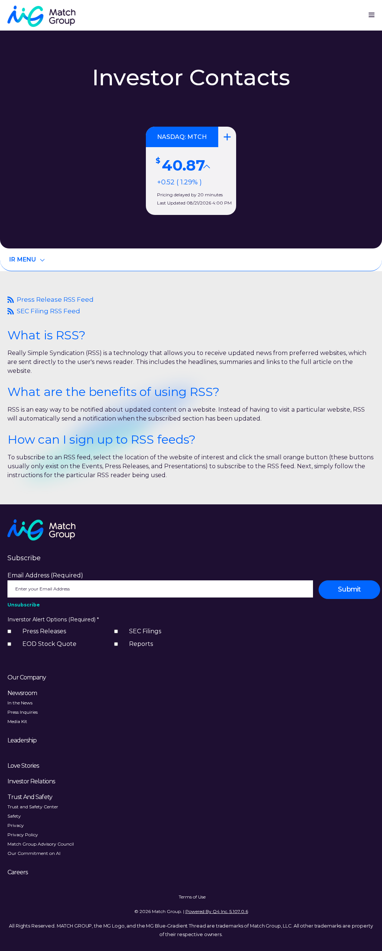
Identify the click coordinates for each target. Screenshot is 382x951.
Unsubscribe (23, 605)
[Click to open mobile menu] (372, 13)
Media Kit (17, 721)
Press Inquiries (22, 712)
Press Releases (44, 631)
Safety (14, 816)
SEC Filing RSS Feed (43, 311)
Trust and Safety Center (32, 806)
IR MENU (22, 259)
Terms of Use (192, 897)
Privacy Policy (22, 834)
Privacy (15, 825)
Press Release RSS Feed (50, 300)
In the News (19, 703)
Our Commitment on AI (33, 853)
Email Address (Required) (45, 575)
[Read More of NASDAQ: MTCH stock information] (191, 171)
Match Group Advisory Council (40, 844)
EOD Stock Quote (49, 643)
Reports (141, 643)
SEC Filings (145, 631)
